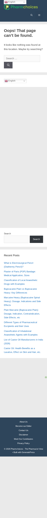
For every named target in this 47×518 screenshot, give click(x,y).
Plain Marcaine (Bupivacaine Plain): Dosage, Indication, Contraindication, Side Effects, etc (22, 314)
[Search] (8, 65)
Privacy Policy (23, 443)
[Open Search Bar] (31, 15)
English (11, 81)
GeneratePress (28, 452)
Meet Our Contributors (23, 439)
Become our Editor (23, 426)
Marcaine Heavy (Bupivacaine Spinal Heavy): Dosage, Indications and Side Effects (22, 301)
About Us (24, 422)
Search (7, 233)
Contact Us (23, 430)
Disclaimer (23, 435)
